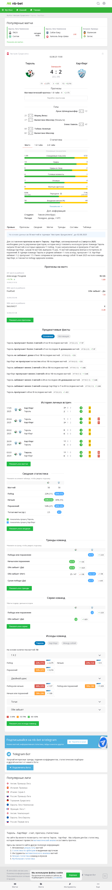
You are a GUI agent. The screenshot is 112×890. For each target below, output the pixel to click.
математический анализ (44, 840)
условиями (57, 877)
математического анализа (37, 853)
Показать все (55, 206)
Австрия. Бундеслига (21, 15)
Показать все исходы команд (22, 723)
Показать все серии (18, 626)
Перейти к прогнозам (56, 98)
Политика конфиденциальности (20, 873)
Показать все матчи (18, 464)
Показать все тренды (19, 588)
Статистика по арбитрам (24, 850)
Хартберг (82, 63)
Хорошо (73, 875)
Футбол (9, 15)
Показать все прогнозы (20, 320)
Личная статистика (21, 856)
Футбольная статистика (23, 858)
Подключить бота (21, 767)
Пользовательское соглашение (20, 876)
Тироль (30, 63)
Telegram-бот (90, 875)
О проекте (11, 879)
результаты (29, 847)
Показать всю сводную (19, 528)
